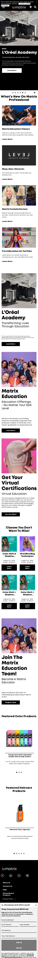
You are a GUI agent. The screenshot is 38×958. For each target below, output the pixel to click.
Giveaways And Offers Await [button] (17, 905)
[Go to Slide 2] (19, 772)
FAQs (5, 889)
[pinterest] (27, 876)
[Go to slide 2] (15, 92)
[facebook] (2, 876)
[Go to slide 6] (25, 92)
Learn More (11, 70)
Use (2, 956)
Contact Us (7, 886)
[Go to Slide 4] (21, 853)
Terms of (30, 954)
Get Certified (10, 514)
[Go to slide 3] (17, 92)
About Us (6, 882)
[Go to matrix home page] (19, 7)
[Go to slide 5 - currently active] (22, 92)
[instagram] (19, 876)
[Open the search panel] (35, 7)
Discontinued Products (8, 894)
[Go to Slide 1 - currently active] (16, 772)
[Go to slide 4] (20, 92)
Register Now (10, 702)
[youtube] (10, 876)
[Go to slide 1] (12, 92)
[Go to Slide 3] (21, 772)
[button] (3, 7)
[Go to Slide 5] (23, 853)
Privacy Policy (8, 899)
